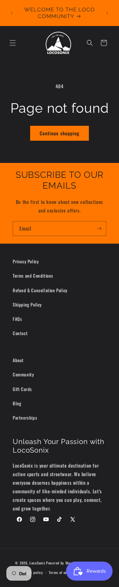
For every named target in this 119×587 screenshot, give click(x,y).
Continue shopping (59, 133)
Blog (17, 403)
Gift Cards (22, 389)
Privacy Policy (26, 261)
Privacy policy (32, 572)
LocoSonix (37, 562)
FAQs (17, 318)
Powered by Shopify (61, 562)
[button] (13, 43)
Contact (20, 333)
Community (23, 374)
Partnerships (25, 417)
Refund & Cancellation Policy (40, 290)
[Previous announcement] (12, 13)
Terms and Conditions (33, 275)
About (18, 360)
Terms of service (61, 572)
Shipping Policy (27, 304)
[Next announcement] (107, 13)
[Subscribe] (99, 228)
